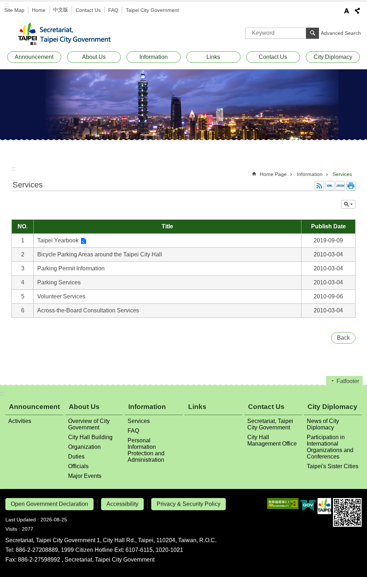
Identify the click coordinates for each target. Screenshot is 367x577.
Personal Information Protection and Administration (146, 450)
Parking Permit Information (71, 268)
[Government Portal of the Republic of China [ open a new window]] (308, 506)
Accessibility (122, 504)
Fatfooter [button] (348, 381)
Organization (84, 447)
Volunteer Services (61, 296)
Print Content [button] (351, 185)
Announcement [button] (34, 57)
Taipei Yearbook (57, 240)
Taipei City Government (152, 10)
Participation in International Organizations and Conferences (330, 447)
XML (329, 185)
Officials (78, 466)
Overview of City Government (89, 424)
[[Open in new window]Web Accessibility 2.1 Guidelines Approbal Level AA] (283, 503)
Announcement (34, 406)
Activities (19, 421)
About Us (84, 406)
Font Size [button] (346, 10)
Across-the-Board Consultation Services (88, 310)
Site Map (14, 10)
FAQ (113, 10)
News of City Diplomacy (323, 424)
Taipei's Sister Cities (332, 466)
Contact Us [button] (273, 57)
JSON (340, 185)
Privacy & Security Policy (188, 504)
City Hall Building (90, 437)
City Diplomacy (332, 406)
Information (310, 174)
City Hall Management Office (272, 440)
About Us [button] (94, 57)
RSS (319, 185)
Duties (76, 456)
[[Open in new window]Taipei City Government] (324, 506)
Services (342, 174)
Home (39, 10)
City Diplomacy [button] (333, 57)
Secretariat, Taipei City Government (69, 34)
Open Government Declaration (49, 504)
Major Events (84, 476)
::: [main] (13, 169)
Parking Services (59, 282)
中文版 (60, 10)
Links (213, 57)
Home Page (273, 174)
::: (6, 5)
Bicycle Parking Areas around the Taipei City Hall (99, 254)
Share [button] (357, 10)
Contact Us (88, 10)
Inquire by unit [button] (348, 204)
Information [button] (153, 57)
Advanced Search (341, 33)
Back (343, 338)
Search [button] (312, 33)
